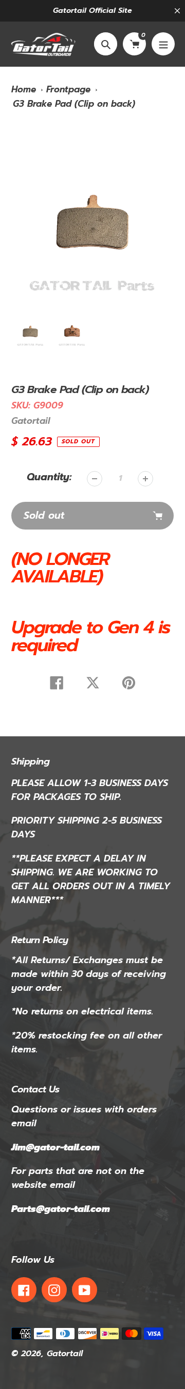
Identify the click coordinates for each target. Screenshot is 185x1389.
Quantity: (49, 477)
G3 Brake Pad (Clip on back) (74, 103)
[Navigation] (163, 43)
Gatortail (30, 420)
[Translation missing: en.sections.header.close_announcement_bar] (177, 11)
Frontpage (68, 89)
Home (23, 89)
